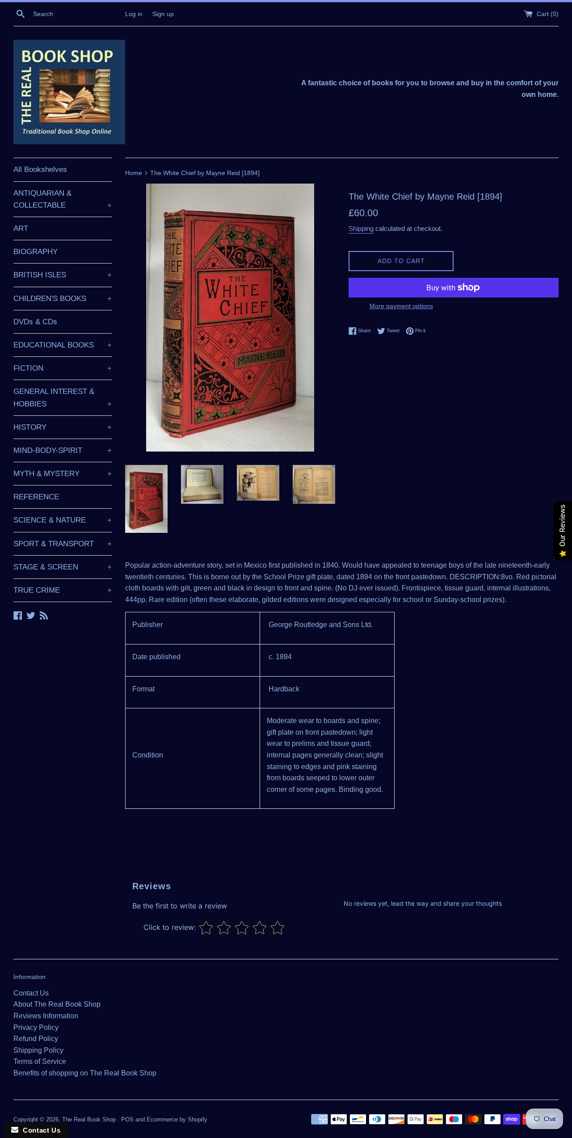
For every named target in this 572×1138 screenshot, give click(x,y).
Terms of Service (39, 1061)
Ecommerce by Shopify (177, 1119)
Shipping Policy (38, 1050)
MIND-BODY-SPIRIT (62, 450)
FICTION (62, 368)
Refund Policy (35, 1038)
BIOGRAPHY (35, 251)
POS (127, 1119)
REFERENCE (36, 497)
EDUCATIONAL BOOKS (62, 345)
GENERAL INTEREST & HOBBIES (62, 397)
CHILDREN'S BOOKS (62, 298)
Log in (134, 13)
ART (20, 228)
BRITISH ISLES (62, 275)
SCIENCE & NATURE (62, 520)
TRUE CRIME (62, 590)
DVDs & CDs (35, 322)
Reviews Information (45, 1016)
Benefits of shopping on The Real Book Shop (84, 1073)
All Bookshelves (40, 169)
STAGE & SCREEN (62, 567)
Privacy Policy (36, 1027)
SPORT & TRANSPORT (62, 544)
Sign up (163, 13)
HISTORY (62, 427)
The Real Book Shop (90, 1119)
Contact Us (31, 993)
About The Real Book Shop (57, 1004)
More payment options (401, 306)
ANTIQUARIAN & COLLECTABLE (62, 199)
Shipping (361, 228)
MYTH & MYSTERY (62, 473)
